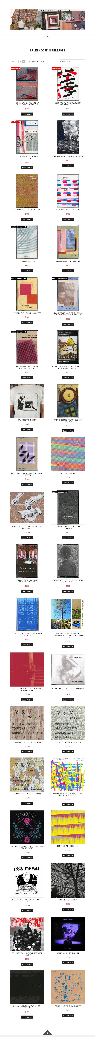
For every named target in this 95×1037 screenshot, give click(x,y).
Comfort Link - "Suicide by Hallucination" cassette (27, 104)
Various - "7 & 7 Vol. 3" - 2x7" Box (27, 742)
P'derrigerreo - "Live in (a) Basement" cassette (27, 581)
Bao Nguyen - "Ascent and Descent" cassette (68, 581)
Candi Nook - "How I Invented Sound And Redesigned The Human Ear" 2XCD (68, 635)
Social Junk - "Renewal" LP (68, 953)
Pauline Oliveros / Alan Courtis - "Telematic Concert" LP (68, 794)
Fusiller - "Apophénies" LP (68, 473)
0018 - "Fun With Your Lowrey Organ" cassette (68, 104)
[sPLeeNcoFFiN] (47, 19)
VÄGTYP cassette (27, 261)
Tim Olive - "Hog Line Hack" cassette (27, 157)
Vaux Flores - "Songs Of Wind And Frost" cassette (27, 634)
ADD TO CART (27, 911)
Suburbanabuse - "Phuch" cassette (68, 156)
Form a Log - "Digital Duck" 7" (68, 1006)
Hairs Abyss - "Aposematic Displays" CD (68, 689)
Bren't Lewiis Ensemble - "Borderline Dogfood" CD (27, 527)
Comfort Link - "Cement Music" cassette (68, 527)
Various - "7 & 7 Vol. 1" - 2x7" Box (27, 794)
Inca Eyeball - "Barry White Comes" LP (27, 900)
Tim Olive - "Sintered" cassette (27, 313)
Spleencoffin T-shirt (27, 420)
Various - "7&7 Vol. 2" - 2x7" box (68, 742)
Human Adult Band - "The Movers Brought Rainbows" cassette (68, 314)
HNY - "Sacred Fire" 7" (68, 900)
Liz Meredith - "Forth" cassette (27, 210)
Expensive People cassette (68, 261)
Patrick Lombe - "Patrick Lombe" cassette (68, 421)
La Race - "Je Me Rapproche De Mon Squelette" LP (27, 689)
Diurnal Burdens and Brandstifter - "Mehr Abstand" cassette (68, 367)
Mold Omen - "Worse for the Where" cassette (27, 474)
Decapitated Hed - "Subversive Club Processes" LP (27, 847)
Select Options (27, 114)
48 (23, 62)
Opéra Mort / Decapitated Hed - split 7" (27, 1007)
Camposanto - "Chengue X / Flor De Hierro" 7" (27, 954)
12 (16, 62)
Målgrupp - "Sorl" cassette (68, 210)
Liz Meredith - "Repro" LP (68, 846)
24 (20, 62)
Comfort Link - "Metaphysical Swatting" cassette (27, 367)
